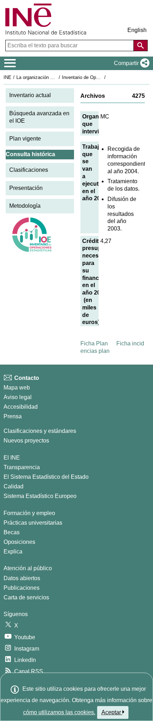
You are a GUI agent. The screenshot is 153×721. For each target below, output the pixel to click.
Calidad (13, 486)
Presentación (26, 188)
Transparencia (22, 467)
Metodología (25, 206)
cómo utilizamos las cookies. (59, 712)
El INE (12, 458)
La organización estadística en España (56, 77)
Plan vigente (25, 139)
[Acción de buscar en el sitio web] (140, 45)
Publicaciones (21, 588)
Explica (13, 551)
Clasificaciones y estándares (40, 431)
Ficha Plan (94, 343)
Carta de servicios (26, 597)
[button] (130, 63)
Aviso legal (18, 397)
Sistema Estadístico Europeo (40, 496)
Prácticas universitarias (33, 523)
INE (7, 77)
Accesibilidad (21, 407)
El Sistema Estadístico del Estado (46, 477)
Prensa (13, 416)
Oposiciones (19, 542)
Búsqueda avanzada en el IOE (39, 117)
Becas (12, 532)
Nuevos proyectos (26, 441)
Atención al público (28, 568)
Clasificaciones (28, 170)
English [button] (137, 30)
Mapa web (17, 388)
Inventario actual (30, 95)
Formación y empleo (29, 513)
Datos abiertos (22, 578)
